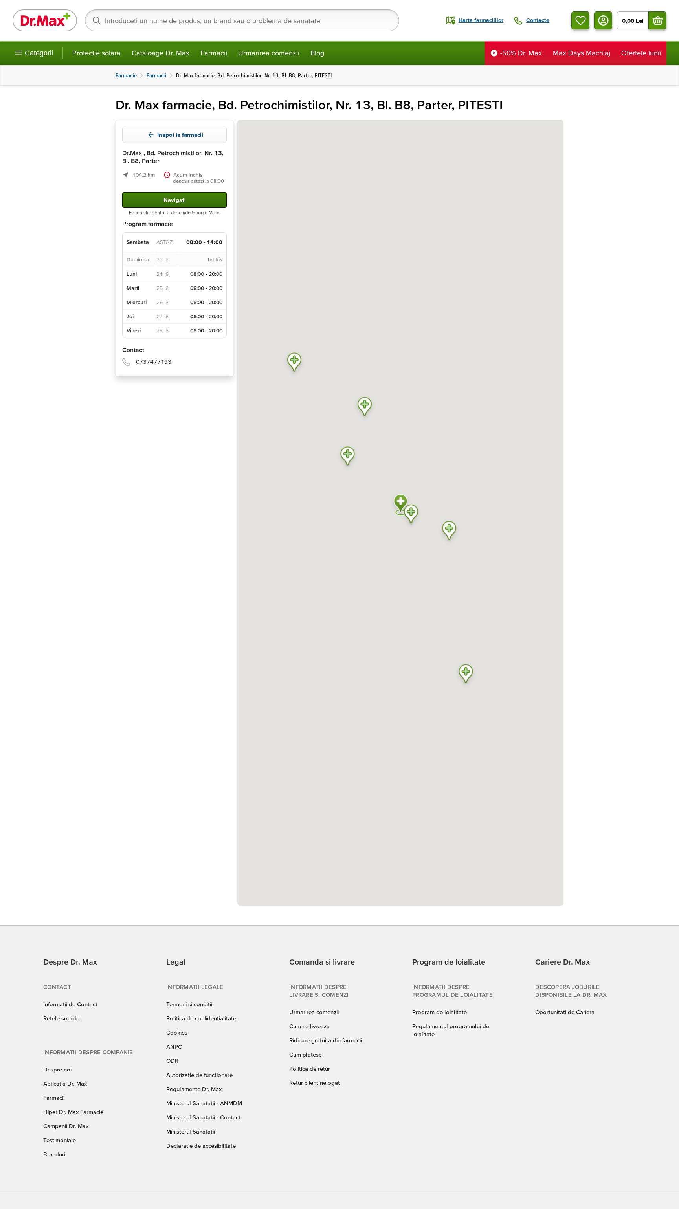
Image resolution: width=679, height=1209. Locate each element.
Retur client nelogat (314, 1082)
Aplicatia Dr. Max (65, 1083)
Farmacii (213, 53)
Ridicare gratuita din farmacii (325, 1040)
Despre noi (57, 1069)
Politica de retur (309, 1068)
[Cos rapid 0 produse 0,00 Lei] (657, 20)
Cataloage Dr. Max (160, 53)
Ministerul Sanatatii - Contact (203, 1117)
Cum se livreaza (309, 1026)
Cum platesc (305, 1054)
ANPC (174, 1046)
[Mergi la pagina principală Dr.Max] (45, 20)
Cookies (176, 1032)
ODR (172, 1060)
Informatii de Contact (70, 1004)
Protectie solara (96, 53)
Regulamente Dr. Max (194, 1089)
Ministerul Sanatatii (190, 1131)
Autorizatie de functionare (199, 1074)
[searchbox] (242, 20)
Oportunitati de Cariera (565, 1012)
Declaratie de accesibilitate (201, 1145)
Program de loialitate (439, 1012)
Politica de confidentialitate (201, 1018)
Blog (317, 53)
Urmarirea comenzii (268, 53)
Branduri (54, 1154)
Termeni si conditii (189, 1004)
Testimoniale (59, 1140)
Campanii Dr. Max (65, 1126)
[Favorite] (580, 20)
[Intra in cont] (603, 20)
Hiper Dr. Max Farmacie (73, 1111)
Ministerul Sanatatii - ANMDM (204, 1103)
